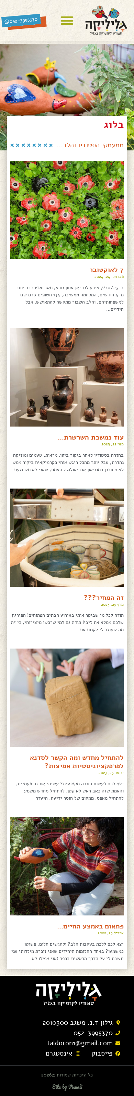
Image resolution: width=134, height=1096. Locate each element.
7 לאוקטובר (106, 269)
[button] (67, 20)
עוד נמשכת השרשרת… (91, 437)
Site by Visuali (67, 1087)
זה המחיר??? (104, 597)
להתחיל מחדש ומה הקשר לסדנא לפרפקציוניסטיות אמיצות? (77, 762)
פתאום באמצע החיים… (90, 926)
